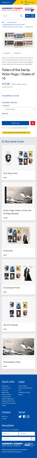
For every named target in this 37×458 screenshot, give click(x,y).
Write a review (22, 128)
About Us (5, 416)
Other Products (12, 22)
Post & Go (5, 390)
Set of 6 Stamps (10, 324)
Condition (6, 106)
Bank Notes (5, 392)
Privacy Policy (22, 386)
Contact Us (6, 2)
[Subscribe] (33, 439)
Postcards (8, 250)
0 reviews (14, 128)
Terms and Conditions (25, 388)
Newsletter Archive (24, 392)
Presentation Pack (11, 362)
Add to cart (15, 123)
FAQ (19, 390)
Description (6, 53)
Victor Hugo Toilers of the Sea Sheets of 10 (16, 133)
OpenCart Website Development (12, 452)
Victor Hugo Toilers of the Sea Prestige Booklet (17, 212)
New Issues (5, 386)
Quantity (5, 113)
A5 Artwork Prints (11, 287)
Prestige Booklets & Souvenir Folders (13, 24)
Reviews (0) (17, 53)
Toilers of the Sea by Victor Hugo (12, 27)
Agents (20, 394)
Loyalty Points (6, 397)
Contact (4, 418)
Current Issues (6, 388)
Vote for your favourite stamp (9, 404)
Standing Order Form (8, 401)
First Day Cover (10, 173)
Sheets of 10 (29, 27)
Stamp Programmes (8, 399)
